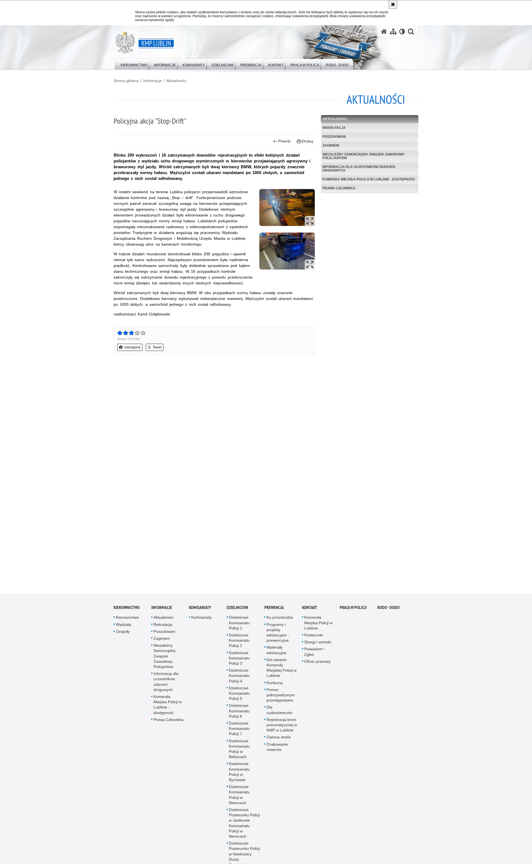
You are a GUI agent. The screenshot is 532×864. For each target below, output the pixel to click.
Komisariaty (200, 610)
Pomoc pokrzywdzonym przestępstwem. (281, 697)
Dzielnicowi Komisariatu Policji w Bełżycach (239, 751)
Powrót (284, 141)
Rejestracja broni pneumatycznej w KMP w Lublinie (282, 727)
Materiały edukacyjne (277, 652)
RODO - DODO (388, 610)
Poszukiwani (334, 137)
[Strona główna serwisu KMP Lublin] (384, 31)
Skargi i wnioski (317, 644)
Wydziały (123, 627)
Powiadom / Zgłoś (314, 654)
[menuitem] (134, 64)
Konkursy (275, 685)
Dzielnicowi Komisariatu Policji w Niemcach (239, 797)
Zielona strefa (279, 739)
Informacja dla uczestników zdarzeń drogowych (359, 168)
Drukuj (307, 141)
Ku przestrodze (280, 620)
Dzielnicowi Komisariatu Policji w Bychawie (239, 774)
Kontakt (309, 610)
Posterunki (313, 637)
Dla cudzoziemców (279, 712)
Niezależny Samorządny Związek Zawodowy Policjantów (364, 156)
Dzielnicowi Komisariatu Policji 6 (239, 713)
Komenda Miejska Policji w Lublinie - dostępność (369, 179)
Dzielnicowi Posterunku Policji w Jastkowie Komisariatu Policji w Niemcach (244, 825)
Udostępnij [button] (132, 347)
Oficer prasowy (317, 664)
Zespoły (123, 634)
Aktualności (176, 80)
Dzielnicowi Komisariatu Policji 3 (239, 660)
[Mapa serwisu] (393, 31)
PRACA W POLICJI (353, 610)
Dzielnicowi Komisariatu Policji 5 (239, 695)
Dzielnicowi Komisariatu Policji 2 (239, 642)
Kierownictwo (127, 610)
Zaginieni (331, 145)
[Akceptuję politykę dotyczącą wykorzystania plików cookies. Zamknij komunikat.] (393, 4)
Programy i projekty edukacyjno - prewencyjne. (278, 635)
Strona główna (126, 80)
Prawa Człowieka (339, 188)
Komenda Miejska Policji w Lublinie (318, 625)
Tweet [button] (157, 347)
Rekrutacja (334, 128)
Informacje (152, 80)
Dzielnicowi (237, 610)
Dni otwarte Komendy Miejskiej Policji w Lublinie (281, 670)
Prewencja (274, 610)
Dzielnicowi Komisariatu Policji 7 (239, 730)
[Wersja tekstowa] (402, 31)
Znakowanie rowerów (277, 749)
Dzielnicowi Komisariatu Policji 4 (239, 678)
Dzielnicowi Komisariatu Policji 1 (239, 625)
